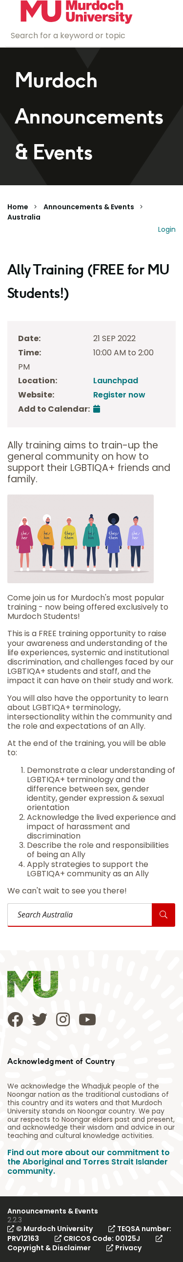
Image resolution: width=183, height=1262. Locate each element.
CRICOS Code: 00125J (101, 1238)
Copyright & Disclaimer (49, 1248)
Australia (24, 217)
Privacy (128, 1248)
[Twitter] (39, 1019)
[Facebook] (15, 1019)
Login (167, 229)
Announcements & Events (88, 207)
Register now (119, 394)
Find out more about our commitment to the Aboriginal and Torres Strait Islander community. (88, 1162)
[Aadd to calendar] (96, 409)
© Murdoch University (54, 1229)
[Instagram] (63, 1019)
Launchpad (115, 380)
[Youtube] (87, 1019)
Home (17, 207)
